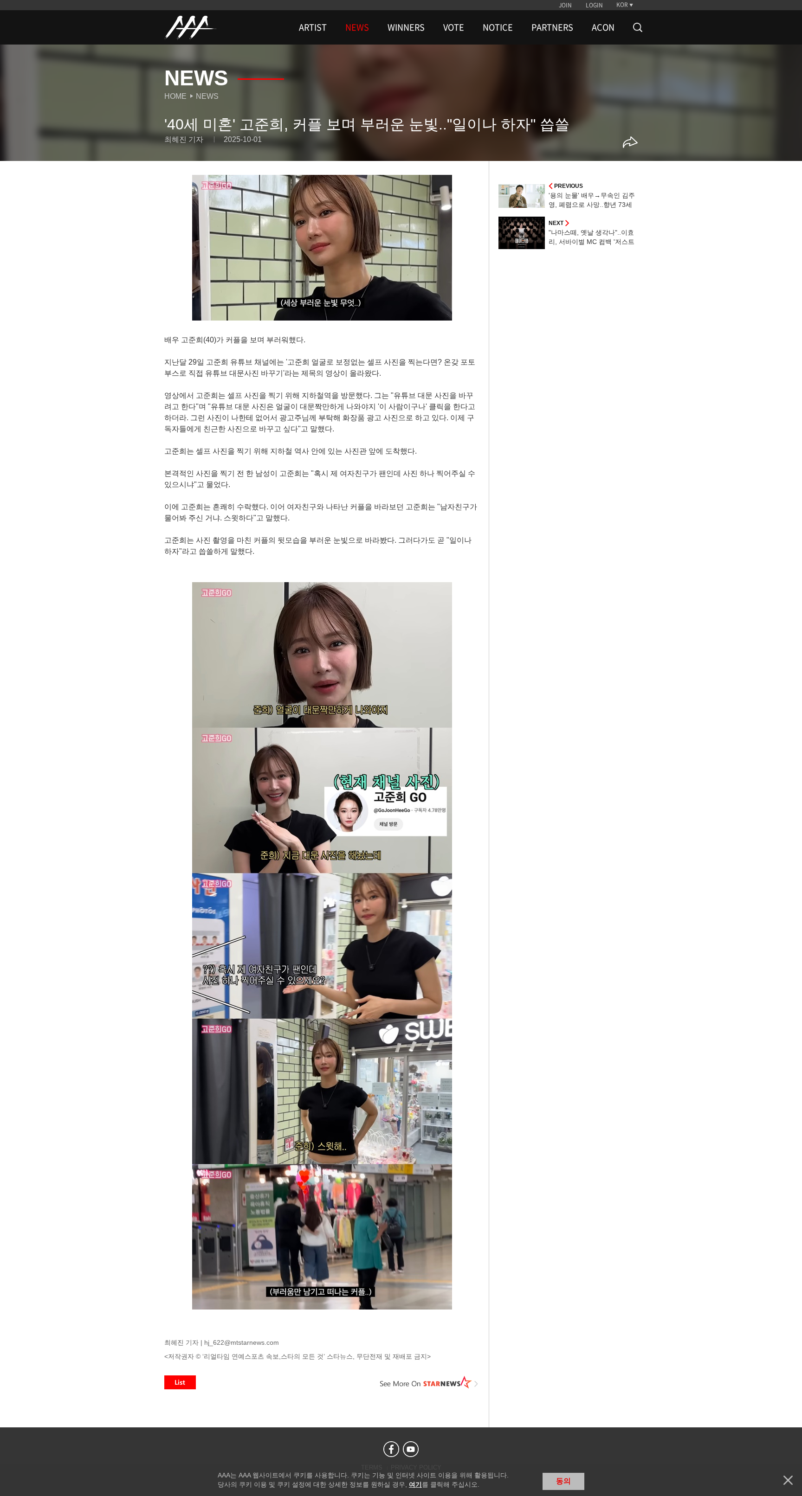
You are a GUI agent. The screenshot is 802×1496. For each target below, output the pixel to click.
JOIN (565, 5)
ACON (603, 27)
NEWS (357, 27)
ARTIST (313, 27)
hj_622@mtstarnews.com (241, 1342)
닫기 (788, 1480)
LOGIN (594, 5)
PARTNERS (552, 27)
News (207, 96)
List (180, 1382)
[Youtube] (411, 1449)
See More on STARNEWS (429, 1382)
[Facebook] (391, 1449)
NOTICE (498, 27)
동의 (563, 1481)
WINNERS (406, 27)
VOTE (453, 27)
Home (175, 96)
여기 (415, 1484)
